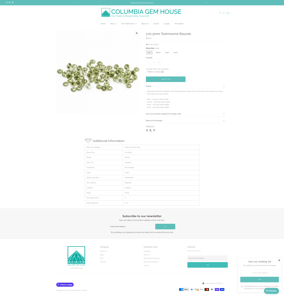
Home (103, 24)
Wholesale (179, 24)
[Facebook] (7, 2)
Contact (103, 262)
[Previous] (77, 2)
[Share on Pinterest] (154, 131)
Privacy (146, 266)
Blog (102, 255)
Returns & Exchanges (154, 121)
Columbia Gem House (78, 290)
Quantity (149, 58)
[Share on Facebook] (147, 131)
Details (148, 86)
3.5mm (158, 52)
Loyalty (167, 24)
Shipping (147, 251)
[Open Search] (220, 13)
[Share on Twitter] (150, 131)
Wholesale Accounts (152, 258)
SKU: (148, 44)
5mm (176, 52)
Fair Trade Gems (128, 24)
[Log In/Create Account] (224, 13)
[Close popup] (279, 260)
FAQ (101, 258)
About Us (145, 24)
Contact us (150, 126)
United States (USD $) (213, 283)
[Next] (206, 2)
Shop (112, 24)
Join (165, 226)
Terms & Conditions (151, 262)
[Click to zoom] (136, 33)
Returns (147, 255)
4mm (167, 52)
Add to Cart (165, 79)
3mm (149, 52)
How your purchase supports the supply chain (163, 114)
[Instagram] (9, 2)
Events (156, 24)
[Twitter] (12, 2)
